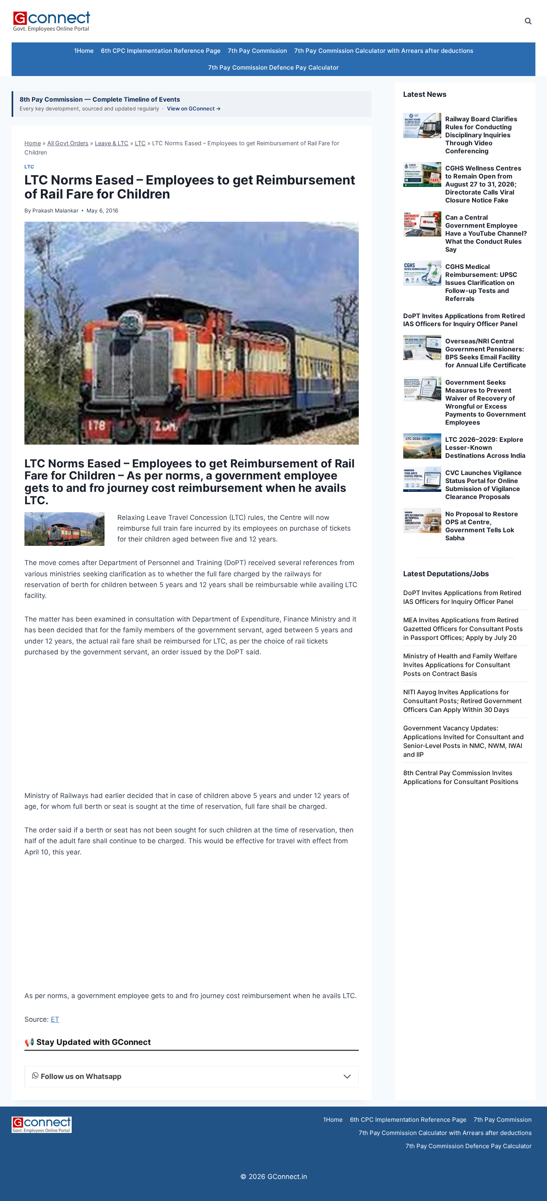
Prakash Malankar (55, 210)
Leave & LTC (112, 143)
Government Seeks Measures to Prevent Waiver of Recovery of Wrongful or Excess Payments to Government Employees (485, 402)
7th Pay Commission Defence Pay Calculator (273, 67)
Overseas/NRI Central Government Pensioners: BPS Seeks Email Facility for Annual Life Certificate (485, 353)
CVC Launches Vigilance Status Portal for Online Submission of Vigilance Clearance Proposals (483, 485)
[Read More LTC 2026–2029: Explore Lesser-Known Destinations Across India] (422, 446)
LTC (140, 143)
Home (32, 143)
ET (55, 1019)
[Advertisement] (371, 21)
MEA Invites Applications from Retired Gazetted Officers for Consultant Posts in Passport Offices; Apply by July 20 (463, 629)
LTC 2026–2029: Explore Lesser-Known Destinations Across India (485, 447)
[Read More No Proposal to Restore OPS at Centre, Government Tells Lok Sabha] (422, 520)
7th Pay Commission (257, 50)
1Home (84, 50)
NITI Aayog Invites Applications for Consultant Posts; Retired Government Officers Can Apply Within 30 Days (462, 701)
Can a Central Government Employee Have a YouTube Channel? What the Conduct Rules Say (486, 233)
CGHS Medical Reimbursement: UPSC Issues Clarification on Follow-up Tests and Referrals (481, 283)
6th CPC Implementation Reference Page (161, 50)
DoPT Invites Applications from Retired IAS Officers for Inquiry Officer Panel (464, 320)
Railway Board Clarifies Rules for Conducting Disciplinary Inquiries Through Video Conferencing (481, 135)
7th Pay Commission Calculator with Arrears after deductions (383, 50)
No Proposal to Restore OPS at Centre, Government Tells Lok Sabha (481, 526)
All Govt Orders (67, 143)
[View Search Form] (528, 21)
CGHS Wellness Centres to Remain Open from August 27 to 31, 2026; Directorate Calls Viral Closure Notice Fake (483, 184)
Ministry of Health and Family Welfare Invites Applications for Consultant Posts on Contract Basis (460, 665)
